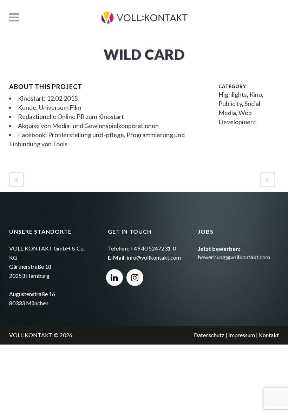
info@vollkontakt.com (154, 257)
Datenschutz (209, 335)
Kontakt (269, 335)
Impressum (241, 335)
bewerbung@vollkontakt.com (234, 257)
